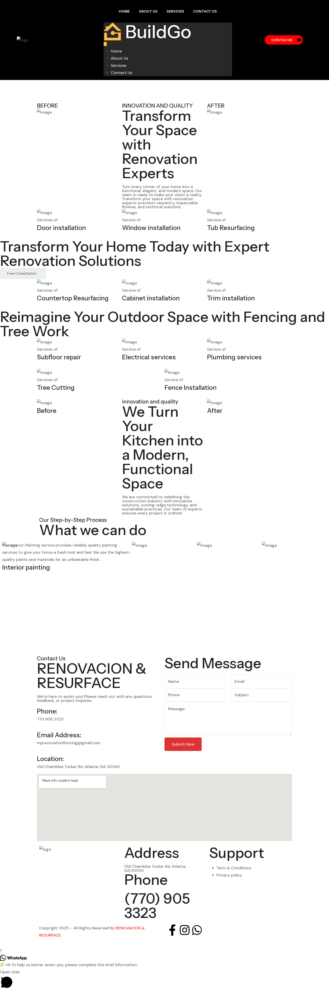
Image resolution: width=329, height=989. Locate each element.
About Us (148, 11)
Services (175, 11)
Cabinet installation (151, 298)
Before (46, 410)
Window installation (151, 228)
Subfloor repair (59, 357)
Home (124, 11)
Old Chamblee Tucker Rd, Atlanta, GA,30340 (155, 868)
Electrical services (149, 357)
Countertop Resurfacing (73, 298)
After (214, 410)
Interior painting (26, 567)
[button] (164, 978)
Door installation (61, 228)
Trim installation (231, 298)
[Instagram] (184, 930)
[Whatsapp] (197, 930)
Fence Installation (190, 387)
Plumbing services (234, 357)
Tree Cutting (56, 387)
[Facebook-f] (172, 930)
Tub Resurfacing (231, 228)
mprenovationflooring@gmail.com (68, 743)
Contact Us (205, 11)
